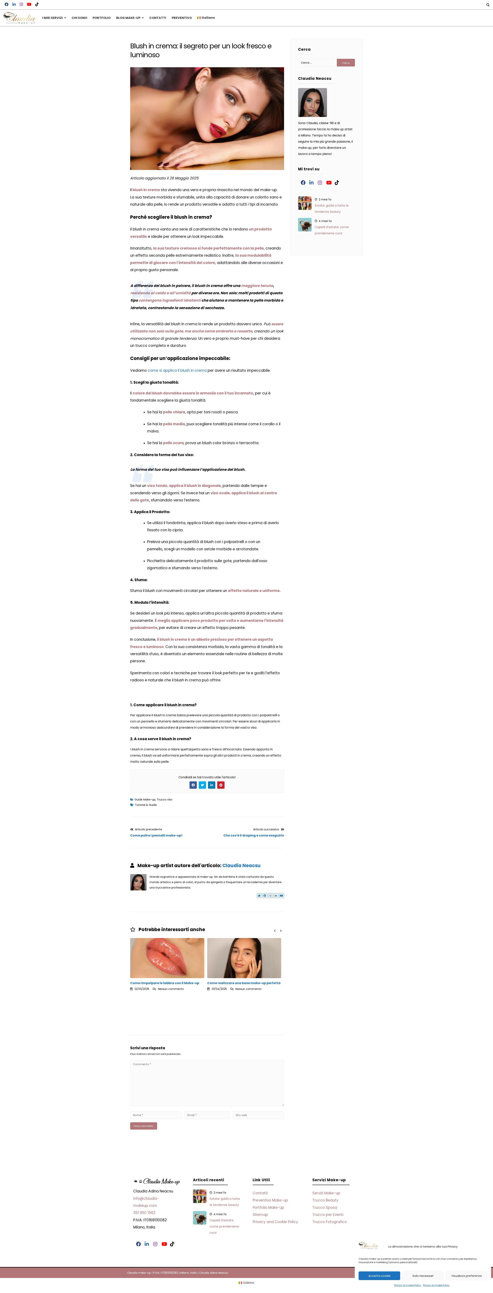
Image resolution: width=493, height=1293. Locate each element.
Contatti (260, 1193)
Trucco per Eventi (327, 1214)
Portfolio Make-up (268, 1207)
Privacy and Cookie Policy (275, 1221)
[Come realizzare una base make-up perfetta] (167, 958)
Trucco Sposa (324, 1207)
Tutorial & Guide (146, 805)
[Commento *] (207, 1105)
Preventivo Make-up (270, 1200)
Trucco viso (164, 799)
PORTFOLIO (102, 18)
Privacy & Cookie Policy (407, 1285)
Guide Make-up (145, 799)
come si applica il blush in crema (177, 370)
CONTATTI (157, 18)
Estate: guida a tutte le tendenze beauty (332, 208)
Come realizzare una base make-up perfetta (167, 983)
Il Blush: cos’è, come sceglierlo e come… (239, 1017)
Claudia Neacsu (241, 865)
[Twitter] (202, 785)
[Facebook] (193, 785)
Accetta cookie (379, 1276)
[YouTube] (328, 183)
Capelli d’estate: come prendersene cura (332, 230)
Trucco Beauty (325, 1200)
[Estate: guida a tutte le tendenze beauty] (305, 203)
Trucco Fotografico (329, 1221)
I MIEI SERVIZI (52, 18)
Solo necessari (423, 1276)
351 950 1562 (144, 1212)
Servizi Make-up (326, 1193)
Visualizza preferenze (466, 1276)
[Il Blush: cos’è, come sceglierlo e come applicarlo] (244, 975)
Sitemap (260, 1214)
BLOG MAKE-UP (128, 18)
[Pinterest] (221, 785)
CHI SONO (79, 18)
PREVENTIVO (182, 18)
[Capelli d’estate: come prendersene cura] (305, 224)
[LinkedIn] (211, 785)
